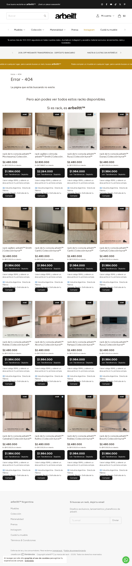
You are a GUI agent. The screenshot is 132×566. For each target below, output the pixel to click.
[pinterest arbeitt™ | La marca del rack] (125, 4)
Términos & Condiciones (23, 540)
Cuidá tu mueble (108, 29)
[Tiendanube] (23, 555)
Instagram (89, 29)
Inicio (13, 74)
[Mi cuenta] (97, 16)
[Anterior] (8, 29)
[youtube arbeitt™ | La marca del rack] (111, 4)
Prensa (74, 29)
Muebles (18, 29)
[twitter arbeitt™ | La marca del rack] (120, 4)
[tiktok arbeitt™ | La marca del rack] (116, 4)
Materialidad (56, 29)
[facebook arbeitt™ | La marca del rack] (107, 4)
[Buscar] (45, 15)
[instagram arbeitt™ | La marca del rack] (102, 4)
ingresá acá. (57, 550)
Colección (36, 29)
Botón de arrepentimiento (75, 550)
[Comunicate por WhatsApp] (125, 559)
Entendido (29, 561)
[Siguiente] (125, 29)
